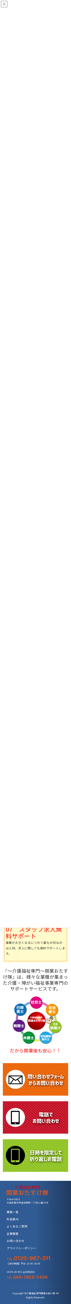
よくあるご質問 (17, 1226)
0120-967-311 (28, 1258)
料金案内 (13, 1219)
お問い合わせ (15, 1241)
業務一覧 (13, 1212)
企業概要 (13, 1234)
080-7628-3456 (27, 1277)
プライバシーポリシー (21, 1248)
